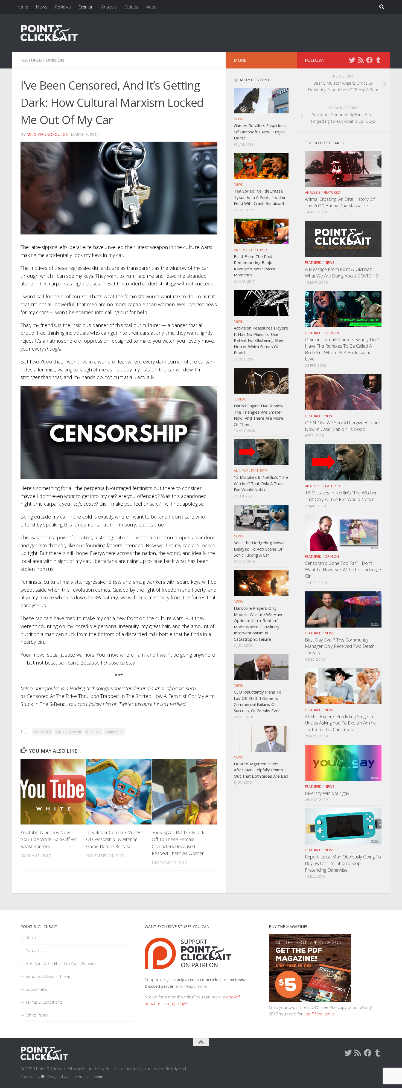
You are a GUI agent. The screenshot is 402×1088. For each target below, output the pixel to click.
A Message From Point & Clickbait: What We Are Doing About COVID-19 (341, 272)
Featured (31, 60)
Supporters (36, 989)
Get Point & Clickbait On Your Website (60, 963)
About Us (34, 937)
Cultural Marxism (68, 731)
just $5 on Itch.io (319, 1014)
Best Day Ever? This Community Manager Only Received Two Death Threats (340, 646)
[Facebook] (369, 60)
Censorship (42, 731)
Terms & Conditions (43, 1002)
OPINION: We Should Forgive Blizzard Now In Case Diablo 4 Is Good (342, 425)
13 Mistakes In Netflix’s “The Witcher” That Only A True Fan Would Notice (341, 495)
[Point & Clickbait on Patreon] (188, 973)
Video (151, 7)
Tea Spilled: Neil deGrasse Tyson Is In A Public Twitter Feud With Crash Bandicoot (260, 197)
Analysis (109, 7)
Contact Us (35, 950)
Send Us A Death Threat (47, 976)
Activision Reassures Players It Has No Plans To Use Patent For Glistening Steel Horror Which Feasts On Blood (261, 340)
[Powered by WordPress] (43, 1076)
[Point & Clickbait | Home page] (49, 33)
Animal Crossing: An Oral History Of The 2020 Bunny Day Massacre (340, 202)
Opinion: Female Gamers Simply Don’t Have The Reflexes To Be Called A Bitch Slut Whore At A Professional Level (342, 349)
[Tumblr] (378, 60)
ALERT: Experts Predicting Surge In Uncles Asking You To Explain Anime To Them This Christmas (340, 722)
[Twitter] (352, 60)
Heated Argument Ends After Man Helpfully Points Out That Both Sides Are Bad (261, 770)
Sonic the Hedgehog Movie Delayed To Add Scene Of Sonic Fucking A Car (259, 549)
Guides (131, 7)
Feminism (93, 731)
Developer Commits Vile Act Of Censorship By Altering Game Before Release (114, 839)
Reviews (63, 7)
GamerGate (114, 731)
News (41, 7)
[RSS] (360, 60)
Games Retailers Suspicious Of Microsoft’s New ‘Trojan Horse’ (260, 132)
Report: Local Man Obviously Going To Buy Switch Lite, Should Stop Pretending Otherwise (343, 863)
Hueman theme (90, 1076)
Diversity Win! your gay (327, 793)
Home (22, 7)
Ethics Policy (36, 1015)
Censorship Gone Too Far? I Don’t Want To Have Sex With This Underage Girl (343, 569)
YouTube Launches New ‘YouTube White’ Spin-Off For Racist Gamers (49, 839)
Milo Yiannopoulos (47, 134)
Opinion (86, 7)
